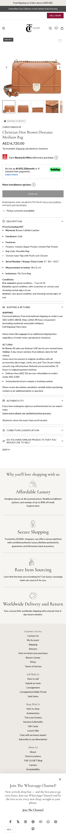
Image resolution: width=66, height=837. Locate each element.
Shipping (20, 148)
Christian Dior (11, 127)
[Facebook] (10, 821)
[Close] (60, 779)
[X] (17, 821)
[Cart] (62, 28)
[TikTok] (33, 828)
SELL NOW (55, 15)
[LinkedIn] (55, 821)
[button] (6, 67)
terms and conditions (52, 202)
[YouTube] (40, 821)
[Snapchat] (48, 821)
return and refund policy (16, 205)
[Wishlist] (56, 28)
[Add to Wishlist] (60, 41)
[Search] (50, 28)
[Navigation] (3, 28)
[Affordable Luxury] (33, 497)
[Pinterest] (33, 821)
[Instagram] (25, 821)
